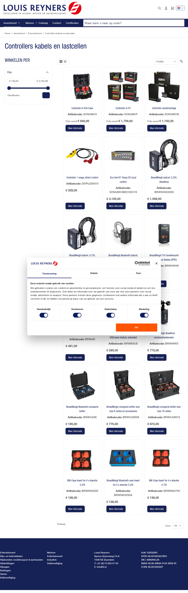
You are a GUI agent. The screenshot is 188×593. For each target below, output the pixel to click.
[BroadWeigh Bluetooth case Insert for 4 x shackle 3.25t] (123, 458)
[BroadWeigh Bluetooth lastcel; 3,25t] (123, 233)
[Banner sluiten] (156, 263)
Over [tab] (138, 273)
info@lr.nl (102, 566)
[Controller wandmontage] (164, 86)
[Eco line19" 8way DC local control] (123, 155)
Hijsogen (5, 566)
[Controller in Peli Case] (82, 86)
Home (7, 33)
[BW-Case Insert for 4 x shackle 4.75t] (164, 458)
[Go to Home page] (42, 8)
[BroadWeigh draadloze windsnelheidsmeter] (164, 311)
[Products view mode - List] (65, 61)
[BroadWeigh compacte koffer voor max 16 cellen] (164, 385)
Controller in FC (123, 108)
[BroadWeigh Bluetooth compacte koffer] (82, 385)
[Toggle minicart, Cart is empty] (172, 8)
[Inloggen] (166, 8)
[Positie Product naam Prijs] (166, 61)
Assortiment (10, 22)
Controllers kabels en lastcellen (60, 33)
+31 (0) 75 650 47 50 (107, 563)
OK (136, 327)
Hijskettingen (7, 563)
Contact (56, 22)
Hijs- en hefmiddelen (11, 556)
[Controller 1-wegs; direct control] (82, 155)
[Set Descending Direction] (181, 61)
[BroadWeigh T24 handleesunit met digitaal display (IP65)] (164, 233)
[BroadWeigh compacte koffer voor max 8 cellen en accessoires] (123, 385)
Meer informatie (75, 128)
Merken (30, 22)
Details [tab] (94, 273)
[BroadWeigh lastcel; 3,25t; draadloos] (164, 155)
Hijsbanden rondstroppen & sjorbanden (21, 559)
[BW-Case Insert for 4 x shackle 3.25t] (82, 458)
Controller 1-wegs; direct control (82, 177)
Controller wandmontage (164, 108)
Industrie (52, 559)
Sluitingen (5, 570)
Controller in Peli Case (82, 108)
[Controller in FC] (123, 86)
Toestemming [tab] (49, 273)
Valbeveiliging (7, 577)
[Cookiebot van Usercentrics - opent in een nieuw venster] (137, 263)
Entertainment (35, 33)
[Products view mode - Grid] (61, 61)
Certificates (72, 22)
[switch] (77, 315)
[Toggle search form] (159, 8)
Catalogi (43, 22)
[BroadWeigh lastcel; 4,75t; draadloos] (82, 233)
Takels (3, 573)
